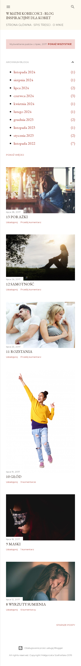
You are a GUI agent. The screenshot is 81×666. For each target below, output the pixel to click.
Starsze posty (65, 625)
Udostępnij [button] (12, 222)
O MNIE (58, 25)
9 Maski (13, 544)
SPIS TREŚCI (42, 25)
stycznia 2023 (24, 135)
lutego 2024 (22, 111)
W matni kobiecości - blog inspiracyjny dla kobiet (30, 15)
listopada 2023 (24, 127)
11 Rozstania (19, 351)
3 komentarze (28, 482)
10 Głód (13, 476)
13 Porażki (17, 216)
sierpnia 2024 (23, 79)
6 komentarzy (28, 609)
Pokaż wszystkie (60, 44)
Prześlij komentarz (31, 222)
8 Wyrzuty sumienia (26, 604)
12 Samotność (20, 284)
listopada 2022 (24, 143)
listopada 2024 (24, 72)
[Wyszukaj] (72, 6)
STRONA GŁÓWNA (18, 25)
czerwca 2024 (24, 95)
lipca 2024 (21, 87)
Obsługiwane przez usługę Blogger (43, 648)
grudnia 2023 (24, 119)
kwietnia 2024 (24, 103)
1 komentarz (27, 549)
